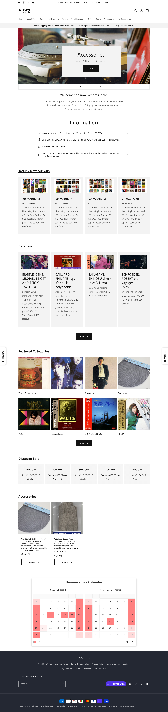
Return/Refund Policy (80, 664)
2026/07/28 (130, 199)
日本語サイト (101, 668)
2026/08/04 (97, 199)
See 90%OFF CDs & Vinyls (136, 476)
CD (53, 392)
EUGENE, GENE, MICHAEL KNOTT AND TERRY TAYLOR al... (34, 280)
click (113, 68)
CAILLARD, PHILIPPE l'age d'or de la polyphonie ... (65, 280)
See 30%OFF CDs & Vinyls (57, 476)
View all (84, 336)
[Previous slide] (66, 86)
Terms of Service (113, 664)
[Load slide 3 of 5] (81, 87)
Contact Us (87, 668)
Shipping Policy (61, 664)
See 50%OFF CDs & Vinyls (84, 476)
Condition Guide (45, 664)
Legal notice (113, 706)
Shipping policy (100, 706)
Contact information (127, 706)
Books (88, 392)
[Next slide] (95, 86)
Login (125, 664)
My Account (66, 668)
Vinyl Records (25, 392)
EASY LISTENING (93, 433)
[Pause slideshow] (101, 86)
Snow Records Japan (32, 706)
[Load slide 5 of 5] (89, 87)
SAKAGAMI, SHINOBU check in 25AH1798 (99, 278)
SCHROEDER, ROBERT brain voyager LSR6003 (131, 280)
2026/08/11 (64, 199)
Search (77, 668)
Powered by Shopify (47, 706)
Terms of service (87, 706)
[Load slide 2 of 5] (77, 87)
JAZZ (20, 433)
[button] (31, 19)
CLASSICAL (57, 433)
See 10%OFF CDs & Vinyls (31, 476)
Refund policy (61, 706)
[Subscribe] (62, 684)
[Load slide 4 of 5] (85, 87)
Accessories (124, 392)
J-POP (121, 433)
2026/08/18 (31, 199)
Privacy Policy (98, 664)
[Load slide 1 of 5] (73, 87)
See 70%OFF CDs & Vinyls (110, 476)
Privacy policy (73, 706)
